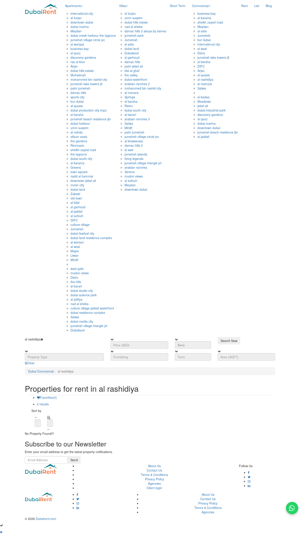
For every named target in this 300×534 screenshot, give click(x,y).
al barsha (76, 114)
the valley (131, 75)
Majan (74, 251)
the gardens (78, 141)
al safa (129, 44)
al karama (77, 163)
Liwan (74, 255)
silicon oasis (78, 136)
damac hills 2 (134, 145)
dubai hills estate (82, 70)
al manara (132, 92)
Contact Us (154, 470)
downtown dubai (81, 22)
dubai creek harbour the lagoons (93, 35)
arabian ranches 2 (137, 84)
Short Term (177, 6)
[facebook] (248, 472)
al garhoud (77, 207)
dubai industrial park (211, 110)
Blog (269, 6)
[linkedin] (249, 485)
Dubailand (77, 330)
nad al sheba (79, 304)
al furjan (76, 18)
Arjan (74, 66)
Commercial (200, 6)
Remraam (77, 145)
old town (76, 198)
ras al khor (77, 62)
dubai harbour (80, 123)
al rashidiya (205, 79)
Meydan (76, 31)
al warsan (77, 242)
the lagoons (78, 154)
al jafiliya (76, 299)
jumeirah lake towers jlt (86, 84)
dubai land (77, 189)
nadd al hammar (81, 176)
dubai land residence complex (91, 238)
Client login (154, 488)
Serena (130, 172)
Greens (75, 167)
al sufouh (76, 216)
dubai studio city (81, 290)
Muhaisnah (78, 75)
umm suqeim (79, 128)
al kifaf (75, 202)
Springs (130, 97)
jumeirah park (134, 35)
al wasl (75, 246)
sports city (77, 97)
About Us (154, 466)
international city (81, 13)
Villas (122, 6)
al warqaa (77, 44)
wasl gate (77, 268)
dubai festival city (82, 233)
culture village (80, 224)
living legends (134, 158)
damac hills (78, 92)
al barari (76, 286)
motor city (77, 185)
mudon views (79, 273)
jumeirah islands (136, 154)
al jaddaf (76, 211)
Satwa (74, 317)
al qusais (76, 106)
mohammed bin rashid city (88, 79)
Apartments (73, 6)
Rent (244, 6)
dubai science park (83, 295)
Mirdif (74, 260)
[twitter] (249, 477)
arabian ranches (136, 167)
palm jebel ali (134, 66)
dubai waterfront (136, 79)
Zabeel (75, 194)
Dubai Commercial (41, 371)
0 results (43, 404)
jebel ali (202, 106)
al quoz (75, 53)
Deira (74, 277)
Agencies (154, 483)
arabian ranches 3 (137, 119)
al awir (129, 150)
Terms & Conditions (154, 474)
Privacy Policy (154, 479)
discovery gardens (83, 57)
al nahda (76, 132)
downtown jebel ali (83, 180)
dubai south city (81, 158)
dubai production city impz (88, 110)
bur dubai (77, 101)
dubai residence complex (87, 312)
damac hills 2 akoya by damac (145, 31)
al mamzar (204, 84)
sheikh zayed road (83, 150)
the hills (75, 282)
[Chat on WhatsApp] (292, 508)
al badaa (203, 97)
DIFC (74, 220)
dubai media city (81, 321)
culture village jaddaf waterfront (92, 308)
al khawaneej (134, 141)
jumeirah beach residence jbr (90, 119)
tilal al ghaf (132, 70)
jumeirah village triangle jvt (88, 326)
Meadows (204, 101)
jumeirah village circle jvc (87, 40)
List (256, 6)
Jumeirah (76, 229)
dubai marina (79, 26)
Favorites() (48, 397)
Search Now (228, 340)
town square (79, 172)
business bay (79, 48)
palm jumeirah (80, 88)
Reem (129, 106)
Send (74, 460)
